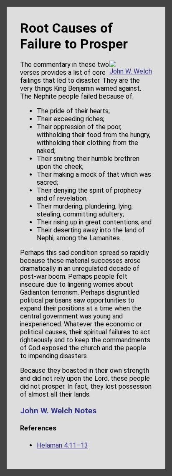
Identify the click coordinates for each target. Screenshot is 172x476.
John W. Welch (130, 71)
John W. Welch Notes (58, 410)
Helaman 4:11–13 (62, 445)
